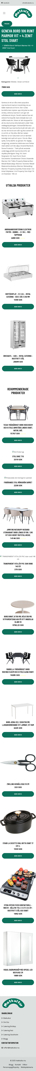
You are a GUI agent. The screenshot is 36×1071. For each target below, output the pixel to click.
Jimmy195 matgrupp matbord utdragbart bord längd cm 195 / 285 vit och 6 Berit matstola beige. (18, 532)
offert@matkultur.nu (28, 3)
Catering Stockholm (10, 1035)
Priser (6, 24)
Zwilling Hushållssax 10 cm (18, 784)
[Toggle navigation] (4, 13)
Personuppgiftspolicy (11, 1067)
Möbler (14, 82)
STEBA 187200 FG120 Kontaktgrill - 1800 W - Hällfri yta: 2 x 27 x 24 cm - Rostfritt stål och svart (18, 908)
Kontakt (18, 1065)
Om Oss (6, 1022)
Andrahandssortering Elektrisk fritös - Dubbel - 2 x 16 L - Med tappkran (18, 232)
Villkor (24, 1065)
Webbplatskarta (27, 1067)
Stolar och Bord (23, 82)
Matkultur (7, 1018)
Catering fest (8, 1030)
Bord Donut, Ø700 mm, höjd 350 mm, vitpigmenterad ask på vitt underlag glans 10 (18, 619)
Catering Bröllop (9, 1026)
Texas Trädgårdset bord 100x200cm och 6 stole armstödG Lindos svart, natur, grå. (18, 428)
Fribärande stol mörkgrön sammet (18, 482)
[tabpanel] (18, 65)
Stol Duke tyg (18, 456)
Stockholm (6, 3)
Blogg (5, 1039)
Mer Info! (18, 94)
